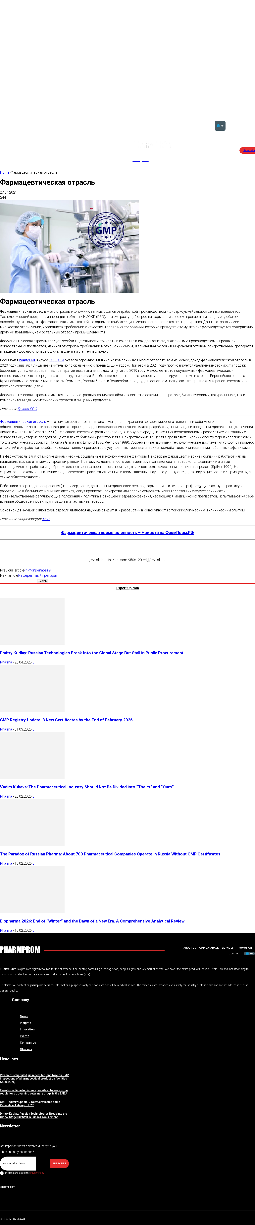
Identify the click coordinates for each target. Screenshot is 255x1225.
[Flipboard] (244, 1218)
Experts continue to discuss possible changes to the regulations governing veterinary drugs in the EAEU (34, 1092)
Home (5, 172)
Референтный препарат (38, 575)
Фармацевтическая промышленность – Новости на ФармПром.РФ (127, 532)
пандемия (27, 360)
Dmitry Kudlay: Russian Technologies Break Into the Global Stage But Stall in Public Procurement (91, 652)
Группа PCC (27, 409)
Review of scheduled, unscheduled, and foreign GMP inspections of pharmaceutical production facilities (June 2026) (34, 1079)
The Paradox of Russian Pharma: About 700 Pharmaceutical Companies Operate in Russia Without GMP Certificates (110, 853)
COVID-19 (56, 360)
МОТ (46, 519)
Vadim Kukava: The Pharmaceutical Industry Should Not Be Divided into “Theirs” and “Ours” (87, 786)
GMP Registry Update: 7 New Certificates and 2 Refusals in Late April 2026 (30, 1103)
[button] (242, 121)
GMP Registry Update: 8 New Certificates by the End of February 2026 (66, 719)
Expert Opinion (127, 588)
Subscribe (59, 1163)
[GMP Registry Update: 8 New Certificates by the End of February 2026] (32, 710)
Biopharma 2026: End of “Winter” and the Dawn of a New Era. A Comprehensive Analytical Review (92, 921)
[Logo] (20, 949)
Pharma (6, 662)
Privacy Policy (37, 1172)
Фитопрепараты (37, 570)
